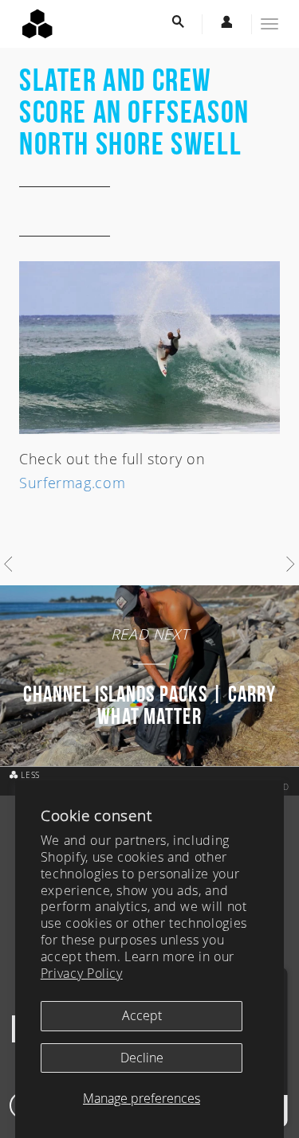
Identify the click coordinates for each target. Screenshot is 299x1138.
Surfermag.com (72, 482)
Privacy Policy (82, 973)
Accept (142, 1015)
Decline (141, 1057)
